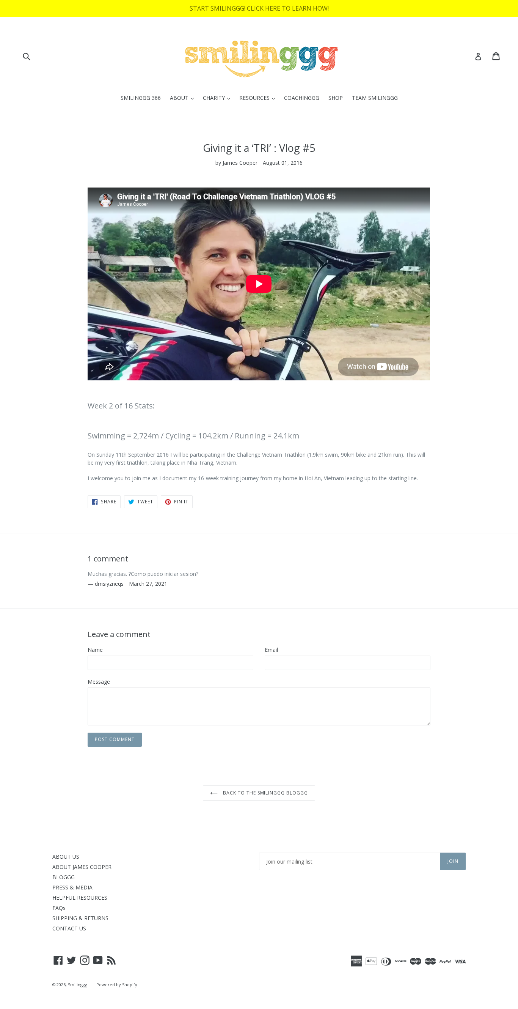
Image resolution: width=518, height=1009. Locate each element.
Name (95, 649)
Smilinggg (77, 984)
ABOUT (184, 97)
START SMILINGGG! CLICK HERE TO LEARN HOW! (259, 8)
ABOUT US (65, 856)
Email (271, 649)
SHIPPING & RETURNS (80, 918)
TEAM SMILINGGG (375, 97)
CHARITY (218, 97)
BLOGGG (63, 877)
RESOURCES (259, 97)
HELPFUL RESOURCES (79, 897)
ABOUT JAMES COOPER (81, 866)
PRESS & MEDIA (72, 887)
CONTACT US (69, 928)
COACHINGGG (301, 97)
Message (99, 681)
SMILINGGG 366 (141, 97)
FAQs (59, 907)
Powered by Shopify (116, 984)
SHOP (335, 97)
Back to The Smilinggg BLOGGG (264, 793)
